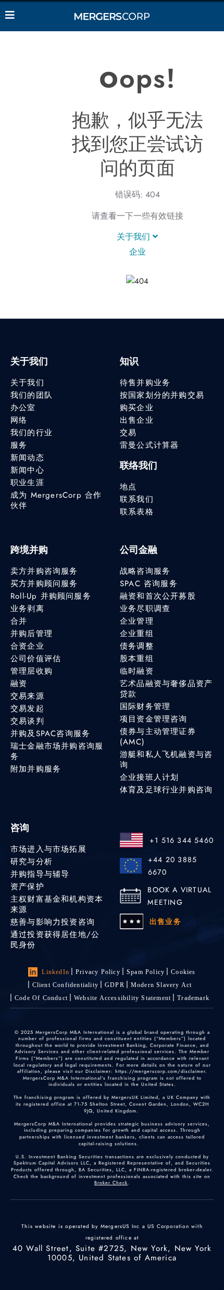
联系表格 (137, 512)
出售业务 (165, 921)
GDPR (115, 985)
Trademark (193, 998)
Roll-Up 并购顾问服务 (50, 596)
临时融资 (137, 671)
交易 (128, 432)
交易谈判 (27, 721)
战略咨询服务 (145, 571)
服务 (18, 445)
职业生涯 (27, 482)
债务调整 (137, 646)
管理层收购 (31, 671)
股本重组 (137, 658)
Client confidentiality (65, 985)
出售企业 (137, 420)
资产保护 (27, 886)
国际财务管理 (145, 706)
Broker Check (111, 1182)
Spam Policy (146, 972)
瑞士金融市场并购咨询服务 (56, 751)
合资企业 (27, 646)
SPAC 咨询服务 (149, 583)
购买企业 (137, 407)
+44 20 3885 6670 (172, 865)
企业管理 (137, 621)
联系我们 (137, 499)
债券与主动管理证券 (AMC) (158, 736)
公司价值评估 (35, 658)
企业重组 (137, 633)
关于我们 (135, 237)
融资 (18, 683)
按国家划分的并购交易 (162, 395)
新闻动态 (27, 457)
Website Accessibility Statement (122, 998)
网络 (18, 420)
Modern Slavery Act (161, 985)
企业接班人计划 (149, 777)
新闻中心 (27, 470)
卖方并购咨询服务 (44, 571)
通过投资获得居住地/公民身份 (54, 939)
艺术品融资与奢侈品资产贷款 (166, 688)
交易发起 (27, 708)
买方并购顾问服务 (44, 583)
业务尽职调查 (145, 608)
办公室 (23, 407)
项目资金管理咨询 (154, 719)
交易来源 (27, 696)
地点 (128, 487)
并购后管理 (31, 633)
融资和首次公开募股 (158, 596)
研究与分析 (31, 861)
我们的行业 (31, 432)
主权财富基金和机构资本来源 (56, 904)
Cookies (183, 972)
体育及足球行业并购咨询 (166, 790)
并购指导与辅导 (39, 874)
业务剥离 (27, 608)
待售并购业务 (145, 382)
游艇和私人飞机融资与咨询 (166, 759)
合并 (18, 621)
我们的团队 (31, 395)
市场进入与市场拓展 (48, 849)
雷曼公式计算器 (149, 445)
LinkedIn (55, 972)
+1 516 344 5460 (182, 840)
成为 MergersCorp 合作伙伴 (56, 500)
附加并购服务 (35, 769)
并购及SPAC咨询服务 (50, 733)
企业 (137, 252)
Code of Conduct (41, 998)
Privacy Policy (98, 972)
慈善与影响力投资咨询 (52, 922)
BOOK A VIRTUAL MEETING (179, 895)
